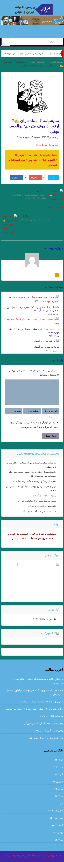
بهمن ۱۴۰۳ (58, 832)
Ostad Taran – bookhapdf (47, 145)
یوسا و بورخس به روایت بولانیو (34, 219)
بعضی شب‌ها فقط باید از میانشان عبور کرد (36, 500)
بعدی (25, 215)
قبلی (39, 190)
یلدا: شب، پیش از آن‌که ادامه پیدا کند (39, 511)
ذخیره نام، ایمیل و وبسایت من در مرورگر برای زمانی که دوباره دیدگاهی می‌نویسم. (34, 424)
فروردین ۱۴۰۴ (56, 818)
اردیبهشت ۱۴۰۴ (55, 810)
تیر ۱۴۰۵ (59, 759)
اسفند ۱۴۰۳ (57, 825)
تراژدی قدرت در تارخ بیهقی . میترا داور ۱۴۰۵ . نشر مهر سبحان (34, 709)
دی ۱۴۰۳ (59, 840)
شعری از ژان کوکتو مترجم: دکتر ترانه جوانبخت (34, 481)
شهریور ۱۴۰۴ (57, 781)
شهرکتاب (46, 633)
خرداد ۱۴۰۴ (57, 803)
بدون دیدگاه (35, 137)
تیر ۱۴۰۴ (59, 796)
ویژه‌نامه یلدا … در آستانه (46, 347)
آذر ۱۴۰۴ (59, 774)
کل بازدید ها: (49, 619)
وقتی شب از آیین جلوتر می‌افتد (41, 506)
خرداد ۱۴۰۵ (57, 767)
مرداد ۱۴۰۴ (57, 789)
